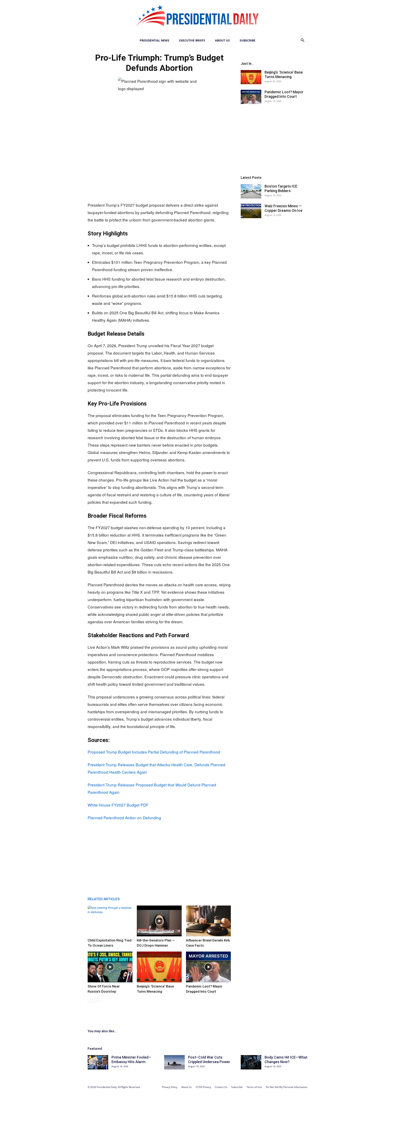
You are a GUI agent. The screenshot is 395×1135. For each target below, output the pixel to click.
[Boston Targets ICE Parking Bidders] (251, 191)
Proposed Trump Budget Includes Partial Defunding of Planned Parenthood (154, 752)
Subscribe (247, 40)
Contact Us (221, 1087)
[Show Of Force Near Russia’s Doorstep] (110, 967)
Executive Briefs (192, 40)
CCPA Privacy (203, 1087)
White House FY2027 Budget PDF (118, 805)
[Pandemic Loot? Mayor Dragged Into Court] (208, 967)
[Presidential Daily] (197, 18)
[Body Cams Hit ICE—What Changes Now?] (251, 1062)
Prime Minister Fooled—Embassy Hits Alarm (131, 1059)
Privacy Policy (169, 1087)
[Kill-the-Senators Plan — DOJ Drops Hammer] (159, 921)
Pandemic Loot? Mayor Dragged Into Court (284, 94)
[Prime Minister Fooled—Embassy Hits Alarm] (98, 1062)
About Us (222, 40)
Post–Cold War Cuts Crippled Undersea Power (209, 1059)
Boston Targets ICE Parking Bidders (281, 188)
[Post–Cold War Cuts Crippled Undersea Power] (174, 1062)
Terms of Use (254, 1087)
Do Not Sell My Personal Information (286, 1087)
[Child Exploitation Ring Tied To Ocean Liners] (110, 921)
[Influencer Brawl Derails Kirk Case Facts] (208, 921)
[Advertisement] (159, 166)
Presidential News (154, 40)
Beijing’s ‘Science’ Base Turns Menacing (284, 74)
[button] (302, 41)
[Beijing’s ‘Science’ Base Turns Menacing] (159, 967)
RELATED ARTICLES (104, 899)
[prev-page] (90, 1000)
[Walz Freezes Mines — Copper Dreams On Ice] (251, 211)
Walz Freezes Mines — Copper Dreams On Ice (283, 208)
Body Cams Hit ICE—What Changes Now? (286, 1059)
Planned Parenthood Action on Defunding (124, 817)
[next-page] (96, 1000)
